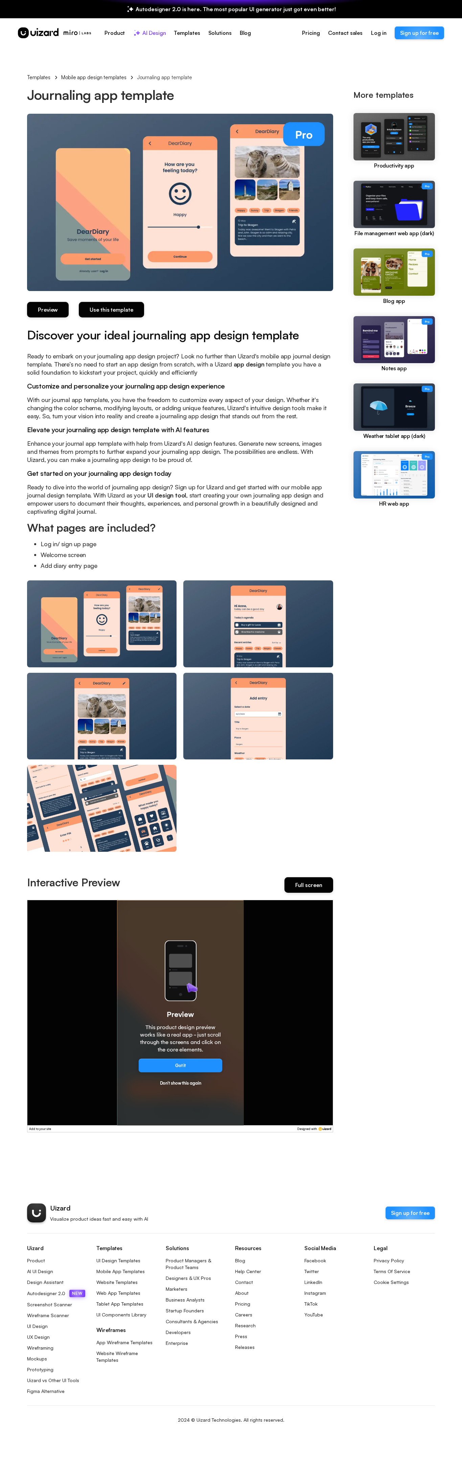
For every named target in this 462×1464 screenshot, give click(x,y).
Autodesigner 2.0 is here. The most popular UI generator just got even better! (236, 9)
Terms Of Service (392, 1271)
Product (36, 1260)
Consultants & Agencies (192, 1321)
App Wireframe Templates (124, 1342)
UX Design (38, 1337)
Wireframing (40, 1348)
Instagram (315, 1293)
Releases (245, 1347)
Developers (178, 1332)
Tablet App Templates (119, 1304)
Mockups (37, 1358)
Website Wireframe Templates (117, 1356)
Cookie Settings (391, 1282)
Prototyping (40, 1369)
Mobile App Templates (120, 1271)
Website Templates (117, 1282)
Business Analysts (185, 1300)
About (242, 1293)
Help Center (248, 1271)
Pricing (311, 32)
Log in (378, 32)
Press (241, 1336)
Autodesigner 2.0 (55, 1293)
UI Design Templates (118, 1260)
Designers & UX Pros (188, 1278)
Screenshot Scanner (49, 1304)
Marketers (176, 1289)
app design (250, 364)
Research (245, 1325)
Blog (240, 1260)
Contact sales (345, 32)
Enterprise (177, 1343)
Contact (244, 1282)
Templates (38, 77)
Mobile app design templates (93, 77)
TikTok (311, 1304)
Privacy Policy (389, 1260)
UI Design (37, 1326)
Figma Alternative (46, 1391)
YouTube (313, 1314)
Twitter (311, 1271)
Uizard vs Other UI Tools (53, 1380)
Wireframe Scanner (48, 1315)
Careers (243, 1314)
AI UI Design (40, 1271)
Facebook (315, 1260)
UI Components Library (121, 1314)
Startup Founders (185, 1310)
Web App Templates (118, 1293)
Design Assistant (45, 1282)
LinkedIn (313, 1282)
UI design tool (166, 495)
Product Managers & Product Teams (188, 1264)
